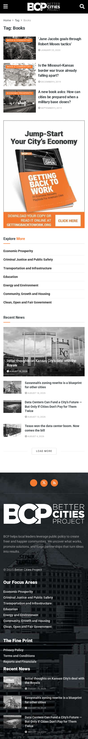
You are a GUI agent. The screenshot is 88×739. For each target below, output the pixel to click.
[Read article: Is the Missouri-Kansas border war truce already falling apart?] (19, 74)
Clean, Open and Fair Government (27, 302)
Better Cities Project (28, 569)
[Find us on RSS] (54, 482)
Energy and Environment (20, 285)
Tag (17, 20)
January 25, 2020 (50, 50)
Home (7, 20)
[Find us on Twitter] (44, 483)
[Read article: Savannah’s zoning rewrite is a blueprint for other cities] (12, 387)
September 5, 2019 (51, 108)
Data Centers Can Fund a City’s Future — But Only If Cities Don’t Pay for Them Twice (53, 406)
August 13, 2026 (36, 417)
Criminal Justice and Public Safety (28, 259)
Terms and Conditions (19, 656)
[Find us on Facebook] (33, 482)
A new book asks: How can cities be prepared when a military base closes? (59, 97)
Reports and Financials (19, 661)
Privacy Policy (13, 650)
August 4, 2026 (35, 436)
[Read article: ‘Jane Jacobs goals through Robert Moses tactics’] (19, 48)
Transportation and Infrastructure (27, 268)
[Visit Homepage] (43, 6)
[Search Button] (82, 6)
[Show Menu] (5, 6)
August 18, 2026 (36, 393)
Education (10, 277)
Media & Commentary (19, 40)
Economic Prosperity (19, 93)
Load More (44, 451)
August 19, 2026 (18, 371)
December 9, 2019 (50, 82)
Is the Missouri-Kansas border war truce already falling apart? (57, 70)
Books (27, 20)
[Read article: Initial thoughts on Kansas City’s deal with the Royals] (12, 682)
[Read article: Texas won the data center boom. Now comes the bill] (12, 430)
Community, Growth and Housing (26, 294)
